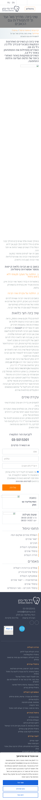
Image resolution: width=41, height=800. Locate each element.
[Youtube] (20, 2)
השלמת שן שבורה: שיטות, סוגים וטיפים (24, 696)
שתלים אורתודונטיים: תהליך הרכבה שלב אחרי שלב (21, 747)
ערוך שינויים (20, 789)
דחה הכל (20, 795)
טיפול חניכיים (33, 712)
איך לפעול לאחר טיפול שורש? (27, 676)
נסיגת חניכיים (34, 717)
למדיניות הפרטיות (23, 481)
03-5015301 (20, 439)
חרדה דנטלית (33, 647)
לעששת (18, 327)
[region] (20, 776)
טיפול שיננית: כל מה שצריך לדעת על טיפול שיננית (22, 672)
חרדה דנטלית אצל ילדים (29, 651)
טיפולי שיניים (33, 664)
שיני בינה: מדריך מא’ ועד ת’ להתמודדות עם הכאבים (23, 680)
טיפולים (30, 9)
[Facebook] (24, 2)
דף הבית (35, 30)
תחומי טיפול (24, 30)
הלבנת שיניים (34, 699)
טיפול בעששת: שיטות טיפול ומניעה (25, 684)
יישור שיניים (33, 736)
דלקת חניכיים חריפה (31, 723)
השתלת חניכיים (33, 720)
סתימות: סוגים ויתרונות (30, 702)
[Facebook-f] (37, 623)
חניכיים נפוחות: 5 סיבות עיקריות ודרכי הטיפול (22, 725)
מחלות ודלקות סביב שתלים (28, 731)
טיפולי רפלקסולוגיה (31, 654)
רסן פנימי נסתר (33, 743)
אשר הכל (20, 783)
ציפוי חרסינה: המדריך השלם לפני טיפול (24, 708)
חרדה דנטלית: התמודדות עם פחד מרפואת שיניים (23, 658)
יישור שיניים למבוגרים (30, 751)
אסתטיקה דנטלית (31, 692)
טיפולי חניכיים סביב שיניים (29, 728)
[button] (37, 9)
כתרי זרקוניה (34, 705)
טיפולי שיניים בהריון (31, 687)
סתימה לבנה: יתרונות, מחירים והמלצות (24, 668)
